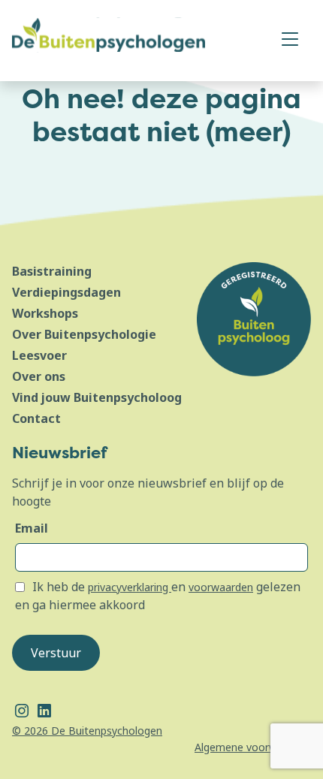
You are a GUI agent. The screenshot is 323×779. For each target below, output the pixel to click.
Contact (36, 418)
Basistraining (52, 271)
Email (31, 528)
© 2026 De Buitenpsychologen (87, 730)
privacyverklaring (129, 587)
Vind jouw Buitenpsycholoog (97, 397)
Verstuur (56, 653)
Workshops (45, 313)
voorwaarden (221, 587)
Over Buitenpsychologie (84, 334)
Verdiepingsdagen (66, 292)
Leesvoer (39, 355)
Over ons (38, 376)
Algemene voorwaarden (253, 747)
